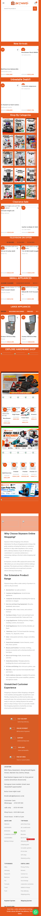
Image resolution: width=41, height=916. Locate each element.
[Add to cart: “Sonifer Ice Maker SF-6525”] (38, 208)
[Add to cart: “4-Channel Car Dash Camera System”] (18, 85)
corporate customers (27, 884)
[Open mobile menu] (3, 3)
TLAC (5, 891)
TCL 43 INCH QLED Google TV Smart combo (30, 252)
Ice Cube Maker (26, 230)
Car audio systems (26, 848)
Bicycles (23, 831)
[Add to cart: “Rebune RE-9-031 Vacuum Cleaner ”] (38, 289)
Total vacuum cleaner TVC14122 (8, 291)
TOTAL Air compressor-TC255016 (29, 87)
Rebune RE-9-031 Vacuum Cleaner (30, 293)
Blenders (23, 834)
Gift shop (23, 855)
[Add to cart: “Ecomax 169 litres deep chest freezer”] (38, 317)
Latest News (24, 877)
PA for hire (24, 851)
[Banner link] (7, 125)
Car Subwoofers (26, 55)
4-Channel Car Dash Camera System (10, 106)
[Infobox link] (20, 720)
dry (23, 294)
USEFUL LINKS (25, 864)
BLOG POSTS (24, 838)
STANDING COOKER (10, 834)
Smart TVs (4, 254)
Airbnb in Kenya (25, 887)
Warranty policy (25, 858)
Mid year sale (27, 841)
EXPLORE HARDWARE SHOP (20, 349)
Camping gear (25, 844)
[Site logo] (20, 3)
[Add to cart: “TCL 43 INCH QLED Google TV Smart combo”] (38, 248)
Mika (5, 867)
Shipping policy (25, 894)
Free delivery (25, 891)
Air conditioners (25, 827)
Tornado (6, 884)
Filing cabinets (5, 213)
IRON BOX (7, 831)
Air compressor (25, 89)
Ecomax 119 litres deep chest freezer (8, 337)
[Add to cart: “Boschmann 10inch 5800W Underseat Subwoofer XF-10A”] (38, 49)
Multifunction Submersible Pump (9, 70)
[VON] (10, 524)
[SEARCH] (35, 8)
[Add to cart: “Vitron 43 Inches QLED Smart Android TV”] (17, 248)
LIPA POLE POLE (25, 824)
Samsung (6, 870)
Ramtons (7, 877)
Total (5, 887)
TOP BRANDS (8, 864)
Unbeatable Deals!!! (20, 79)
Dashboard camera (6, 107)
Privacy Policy (25, 867)
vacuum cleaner (5, 293)
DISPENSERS (7, 827)
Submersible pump (6, 72)
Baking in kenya (8, 841)
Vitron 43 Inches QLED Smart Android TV (8, 252)
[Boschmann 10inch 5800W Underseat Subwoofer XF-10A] (6, 412)
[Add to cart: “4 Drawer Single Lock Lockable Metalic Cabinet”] (17, 208)
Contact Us (24, 874)
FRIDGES (6, 824)
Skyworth (7, 874)
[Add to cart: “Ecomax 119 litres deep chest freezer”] (17, 317)
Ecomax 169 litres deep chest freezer (29, 337)
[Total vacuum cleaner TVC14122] (10, 287)
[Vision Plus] (30, 524)
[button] (36, 912)
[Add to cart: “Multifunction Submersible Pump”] (18, 49)
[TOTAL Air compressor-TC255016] (30, 84)
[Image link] (20, 384)
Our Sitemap (24, 881)
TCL (5, 881)
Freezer (3, 339)
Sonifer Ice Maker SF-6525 (30, 227)
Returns (23, 870)
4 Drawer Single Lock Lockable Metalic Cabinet (9, 212)
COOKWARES (8, 838)
